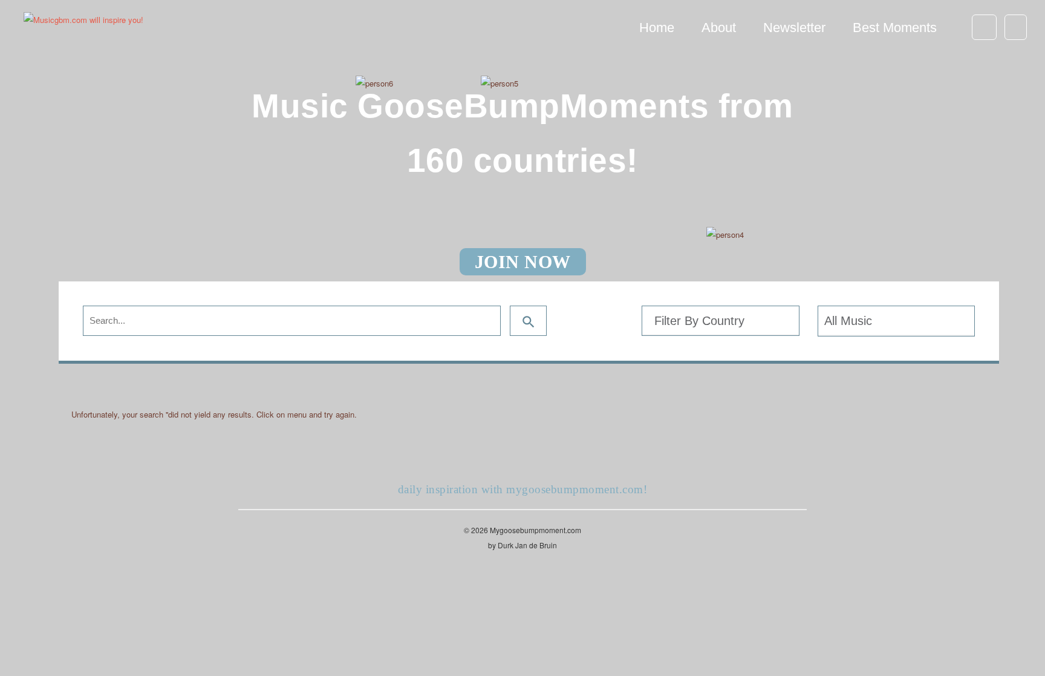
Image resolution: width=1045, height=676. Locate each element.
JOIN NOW (523, 262)
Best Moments (895, 27)
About (719, 27)
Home (656, 27)
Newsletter (794, 27)
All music (848, 320)
